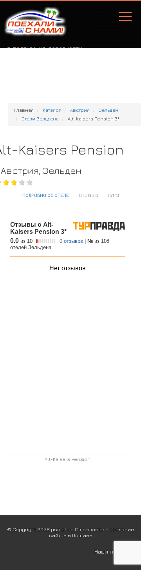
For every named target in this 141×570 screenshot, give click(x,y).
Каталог (52, 110)
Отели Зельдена (40, 119)
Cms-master (90, 529)
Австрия (80, 110)
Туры (113, 195)
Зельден (108, 110)
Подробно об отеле (45, 195)
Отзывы (88, 195)
